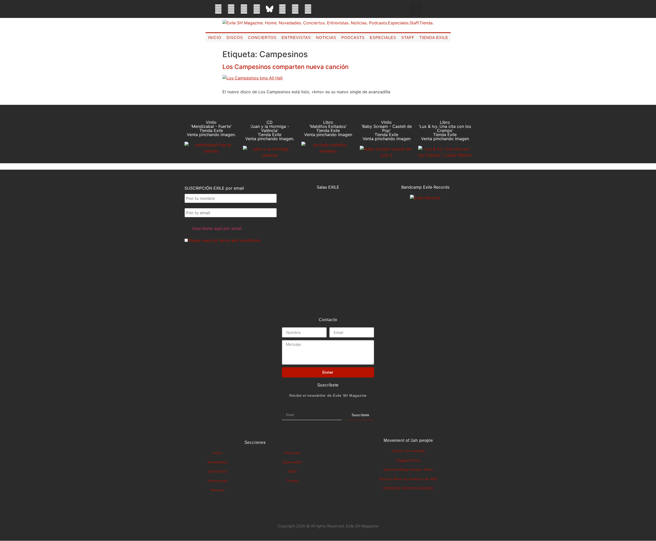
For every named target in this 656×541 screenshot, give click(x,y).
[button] (415, 9)
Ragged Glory (408, 460)
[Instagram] (244, 9)
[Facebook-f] (218, 9)
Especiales (383, 37)
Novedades (218, 462)
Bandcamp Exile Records (425, 187)
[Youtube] (295, 9)
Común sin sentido (408, 451)
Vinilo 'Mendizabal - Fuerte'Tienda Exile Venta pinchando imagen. (211, 128)
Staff (407, 37)
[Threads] (257, 9)
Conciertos (262, 37)
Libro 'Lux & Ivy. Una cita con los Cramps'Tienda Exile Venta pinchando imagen (445, 130)
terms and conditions (239, 240)
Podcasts (353, 37)
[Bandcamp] (308, 9)
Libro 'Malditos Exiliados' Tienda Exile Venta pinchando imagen (328, 128)
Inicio (214, 37)
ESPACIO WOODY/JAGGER (408, 488)
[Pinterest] (282, 9)
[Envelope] (321, 9)
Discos (235, 37)
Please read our (224, 240)
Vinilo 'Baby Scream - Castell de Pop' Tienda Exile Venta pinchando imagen (386, 130)
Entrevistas (296, 37)
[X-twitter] (231, 9)
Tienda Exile (433, 37)
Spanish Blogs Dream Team (408, 469)
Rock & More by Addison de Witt (408, 479)
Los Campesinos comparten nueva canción (285, 66)
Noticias (326, 37)
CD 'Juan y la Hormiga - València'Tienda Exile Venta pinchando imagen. (269, 130)
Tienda (292, 481)
